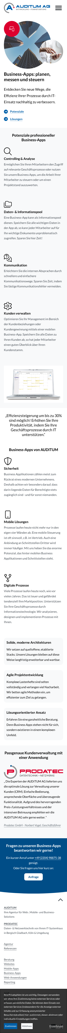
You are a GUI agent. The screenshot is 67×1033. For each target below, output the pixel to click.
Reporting (9, 982)
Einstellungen (56, 1026)
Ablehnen (27, 1026)
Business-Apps (12, 972)
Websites (9, 963)
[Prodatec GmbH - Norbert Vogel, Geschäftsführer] (33, 771)
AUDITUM (10, 907)
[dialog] (33, 1011)
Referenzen (10, 948)
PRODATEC (11, 923)
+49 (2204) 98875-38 (48, 858)
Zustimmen (10, 1026)
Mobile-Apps (11, 968)
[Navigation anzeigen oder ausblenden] (58, 7)
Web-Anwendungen (15, 977)
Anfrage (33, 877)
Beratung (9, 959)
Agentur (8, 943)
